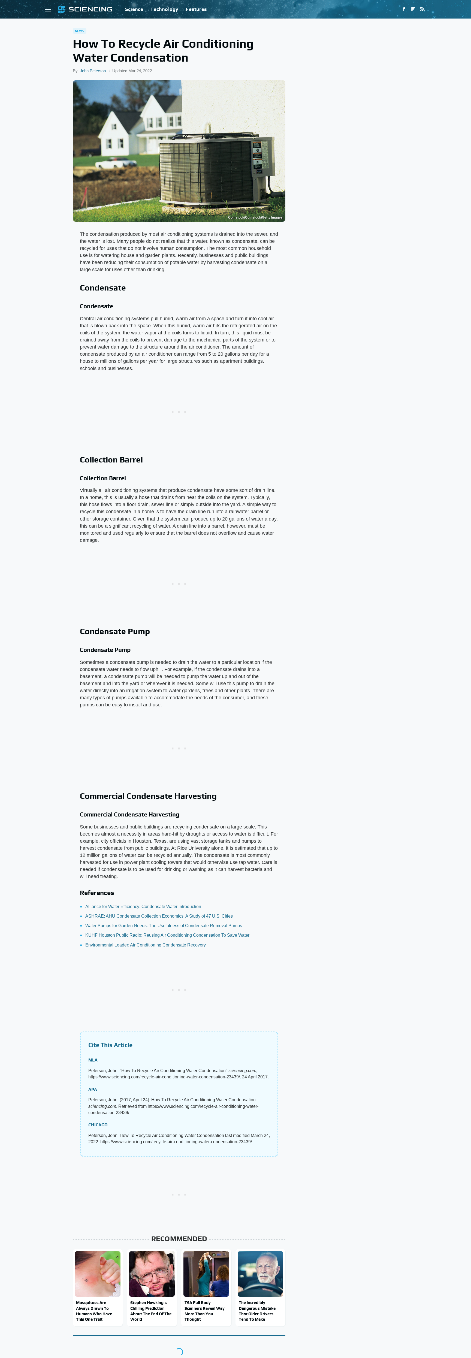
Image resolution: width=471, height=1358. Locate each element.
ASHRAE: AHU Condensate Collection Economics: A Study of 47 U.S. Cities (159, 916)
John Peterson (93, 70)
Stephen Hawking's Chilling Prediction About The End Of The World (150, 1310)
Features (196, 9)
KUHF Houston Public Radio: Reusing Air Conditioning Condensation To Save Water (167, 935)
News (79, 30)
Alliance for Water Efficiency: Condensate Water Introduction (143, 906)
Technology (164, 9)
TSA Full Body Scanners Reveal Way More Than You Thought (205, 1310)
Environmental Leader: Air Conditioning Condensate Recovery (145, 945)
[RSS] (422, 9)
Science (134, 9)
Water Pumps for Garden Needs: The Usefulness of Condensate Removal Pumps (163, 925)
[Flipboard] (413, 9)
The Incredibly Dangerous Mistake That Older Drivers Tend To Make (257, 1310)
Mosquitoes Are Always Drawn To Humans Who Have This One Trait (94, 1310)
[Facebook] (404, 9)
